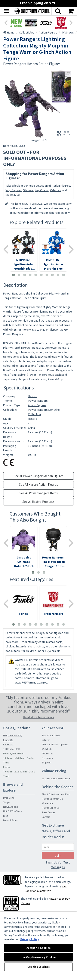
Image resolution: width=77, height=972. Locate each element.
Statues (28, 190)
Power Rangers (38, 401)
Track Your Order (51, 735)
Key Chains (42, 190)
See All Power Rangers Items (38, 493)
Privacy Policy (29, 939)
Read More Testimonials (38, 717)
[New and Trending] (16, 22)
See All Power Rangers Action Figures (39, 476)
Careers (46, 816)
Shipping (46, 762)
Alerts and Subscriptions (55, 744)
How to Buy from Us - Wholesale (53, 801)
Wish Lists (47, 749)
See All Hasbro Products (38, 502)
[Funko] (46, 22)
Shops (6, 802)
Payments (47, 758)
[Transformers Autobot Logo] (61, 22)
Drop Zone (8, 797)
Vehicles (55, 190)
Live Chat (8, 744)
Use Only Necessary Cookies (38, 957)
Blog (5, 815)
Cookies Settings (38, 967)
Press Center (48, 812)
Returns (46, 740)
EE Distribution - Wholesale (56, 778)
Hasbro (32, 396)
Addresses (47, 753)
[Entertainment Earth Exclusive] (31, 22)
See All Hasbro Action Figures (38, 484)
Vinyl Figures (14, 190)
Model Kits (12, 195)
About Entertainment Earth (56, 794)
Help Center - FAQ (12, 735)
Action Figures (61, 186)
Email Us (8, 740)
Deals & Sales (10, 820)
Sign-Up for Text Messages (58, 864)
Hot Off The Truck (12, 811)
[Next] (71, 22)
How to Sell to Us (50, 807)
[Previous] (5, 22)
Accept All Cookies (38, 948)
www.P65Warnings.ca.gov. (31, 682)
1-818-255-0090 (11, 749)
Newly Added (10, 806)
